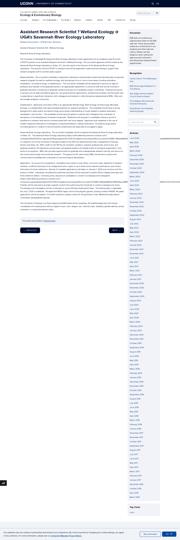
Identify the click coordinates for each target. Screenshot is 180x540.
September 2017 (137, 446)
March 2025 (135, 176)
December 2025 (137, 159)
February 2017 (136, 476)
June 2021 (134, 258)
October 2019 (135, 343)
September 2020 (137, 296)
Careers (89, 20)
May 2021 (134, 262)
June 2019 (134, 356)
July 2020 (134, 305)
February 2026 (136, 155)
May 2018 (134, 411)
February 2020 (136, 326)
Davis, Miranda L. (54, 42)
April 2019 (134, 364)
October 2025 (136, 168)
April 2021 (134, 266)
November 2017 (136, 437)
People (35, 20)
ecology (132, 512)
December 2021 (136, 249)
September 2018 (137, 394)
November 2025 (137, 164)
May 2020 (134, 313)
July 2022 (134, 223)
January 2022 (136, 245)
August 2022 (135, 219)
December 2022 (137, 202)
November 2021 (136, 253)
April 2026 (134, 146)
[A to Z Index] (158, 4)
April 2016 (134, 493)
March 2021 (135, 270)
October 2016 (135, 488)
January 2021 (135, 279)
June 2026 (134, 138)
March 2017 (134, 471)
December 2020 (137, 283)
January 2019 (135, 377)
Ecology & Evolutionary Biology (40, 15)
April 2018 (134, 416)
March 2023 (135, 189)
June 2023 (134, 181)
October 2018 (135, 390)
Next (116, 230)
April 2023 (134, 185)
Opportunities (49, 221)
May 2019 (134, 360)
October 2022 (136, 211)
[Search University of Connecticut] (153, 4)
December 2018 (136, 382)
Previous (30, 230)
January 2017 (135, 480)
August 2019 (135, 352)
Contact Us (120, 20)
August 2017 (135, 450)
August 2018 (135, 399)
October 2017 (135, 441)
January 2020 (136, 330)
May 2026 (134, 142)
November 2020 (137, 287)
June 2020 (134, 309)
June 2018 (134, 407)
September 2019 (137, 347)
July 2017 (134, 454)
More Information (150, 534)
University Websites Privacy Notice (66, 536)
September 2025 (137, 172)
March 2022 (135, 236)
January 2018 (135, 429)
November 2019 (136, 339)
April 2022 (134, 232)
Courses (23, 20)
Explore (77, 20)
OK (168, 534)
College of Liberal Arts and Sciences (38, 12)
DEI (109, 20)
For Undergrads (49, 20)
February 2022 (136, 241)
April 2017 (134, 467)
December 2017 (136, 433)
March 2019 (135, 369)
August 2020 (135, 300)
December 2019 (136, 335)
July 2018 (134, 403)
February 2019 (136, 373)
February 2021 (136, 275)
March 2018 (135, 420)
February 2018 (136, 424)
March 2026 (135, 151)
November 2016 (136, 484)
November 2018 (136, 386)
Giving (132, 20)
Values (100, 20)
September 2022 (137, 215)
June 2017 (134, 458)
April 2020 (134, 317)
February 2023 (136, 194)
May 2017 (134, 463)
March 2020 (135, 322)
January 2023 (136, 198)
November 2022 (137, 206)
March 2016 (135, 497)
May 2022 (134, 228)
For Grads (65, 20)
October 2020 (136, 292)
